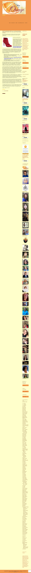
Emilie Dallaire (24, 438)
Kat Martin (23, 470)
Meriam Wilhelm (24, 500)
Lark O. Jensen (25, 484)
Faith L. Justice (24, 442)
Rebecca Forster (24, 524)
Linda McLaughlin (24, 481)
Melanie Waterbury (24, 496)
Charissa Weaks (25, 508)
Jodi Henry (24, 511)
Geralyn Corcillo (24, 444)
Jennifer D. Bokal (24, 458)
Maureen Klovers (24, 494)
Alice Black (24, 507)
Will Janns (24, 451)
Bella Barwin (24, 456)
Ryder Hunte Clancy (25, 527)
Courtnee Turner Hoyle (25, 424)
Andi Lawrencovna (24, 412)
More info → (24, 117)
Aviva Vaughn (24, 415)
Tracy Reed (23, 539)
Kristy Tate (23, 473)
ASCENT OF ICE (25, 104)
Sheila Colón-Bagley (25, 529)
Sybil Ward (24, 515)
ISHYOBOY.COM (20, 571)
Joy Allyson (23, 466)
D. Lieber (23, 426)
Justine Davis (24, 469)
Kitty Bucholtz (24, 472)
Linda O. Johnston (24, 483)
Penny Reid (23, 517)
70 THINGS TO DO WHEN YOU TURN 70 (25, 140)
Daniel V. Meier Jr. (24, 427)
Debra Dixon (24, 428)
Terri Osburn (24, 538)
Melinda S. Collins (25, 513)
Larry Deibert (24, 474)
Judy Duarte (24, 467)
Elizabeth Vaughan (25, 510)
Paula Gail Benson (24, 516)
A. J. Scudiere (24, 404)
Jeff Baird (23, 454)
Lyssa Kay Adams (24, 489)
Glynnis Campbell (24, 445)
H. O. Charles (24, 447)
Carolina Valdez (25, 432)
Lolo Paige (23, 486)
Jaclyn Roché (24, 448)
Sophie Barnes (24, 531)
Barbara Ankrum (24, 416)
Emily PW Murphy (24, 440)
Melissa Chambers (24, 498)
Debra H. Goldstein (24, 429)
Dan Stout (24, 509)
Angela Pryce (24, 414)
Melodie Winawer (24, 499)
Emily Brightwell (24, 439)
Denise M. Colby (24, 433)
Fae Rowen (23, 441)
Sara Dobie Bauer (25, 514)
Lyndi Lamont (24, 482)
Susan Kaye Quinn (24, 532)
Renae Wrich (24, 525)
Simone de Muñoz (24, 530)
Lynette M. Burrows (24, 488)
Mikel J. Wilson (24, 501)
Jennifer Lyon (24, 459)
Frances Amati (24, 443)
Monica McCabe (24, 503)
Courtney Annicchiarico (25, 425)
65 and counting (18, 31)
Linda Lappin (24, 480)
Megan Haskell (24, 495)
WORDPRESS (11, 571)
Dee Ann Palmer (24, 431)
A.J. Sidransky (24, 405)
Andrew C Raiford (24, 413)
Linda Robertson (25, 512)
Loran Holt (23, 487)
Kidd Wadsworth (24, 471)
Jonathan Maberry (24, 465)
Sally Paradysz (24, 528)
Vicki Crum (23, 541)
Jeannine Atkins (24, 453)
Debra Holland (24, 430)
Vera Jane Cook (24, 540)
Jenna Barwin (24, 455)
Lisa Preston (24, 485)
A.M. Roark (23, 406)
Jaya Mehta (23, 452)
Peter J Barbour (24, 518)
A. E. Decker (24, 403)
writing (3, 32)
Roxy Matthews (24, 526)
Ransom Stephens (24, 523)
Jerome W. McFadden (25, 460)
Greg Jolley (23, 446)
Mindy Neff (23, 502)
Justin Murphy (24, 468)
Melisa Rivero (24, 497)
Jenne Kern (23, 457)
